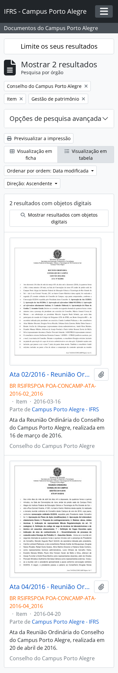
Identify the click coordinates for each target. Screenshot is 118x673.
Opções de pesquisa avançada (55, 118)
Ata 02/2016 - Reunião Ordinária (50, 374)
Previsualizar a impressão (41, 138)
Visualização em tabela (88, 154)
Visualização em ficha (34, 154)
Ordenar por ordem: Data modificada (48, 171)
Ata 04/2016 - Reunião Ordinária (50, 587)
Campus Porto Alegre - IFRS (65, 409)
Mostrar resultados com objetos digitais (62, 218)
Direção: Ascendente (30, 183)
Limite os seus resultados (59, 46)
